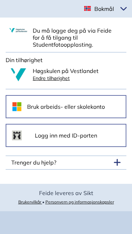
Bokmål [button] (104, 8)
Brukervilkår (30, 202)
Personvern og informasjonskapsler (79, 202)
